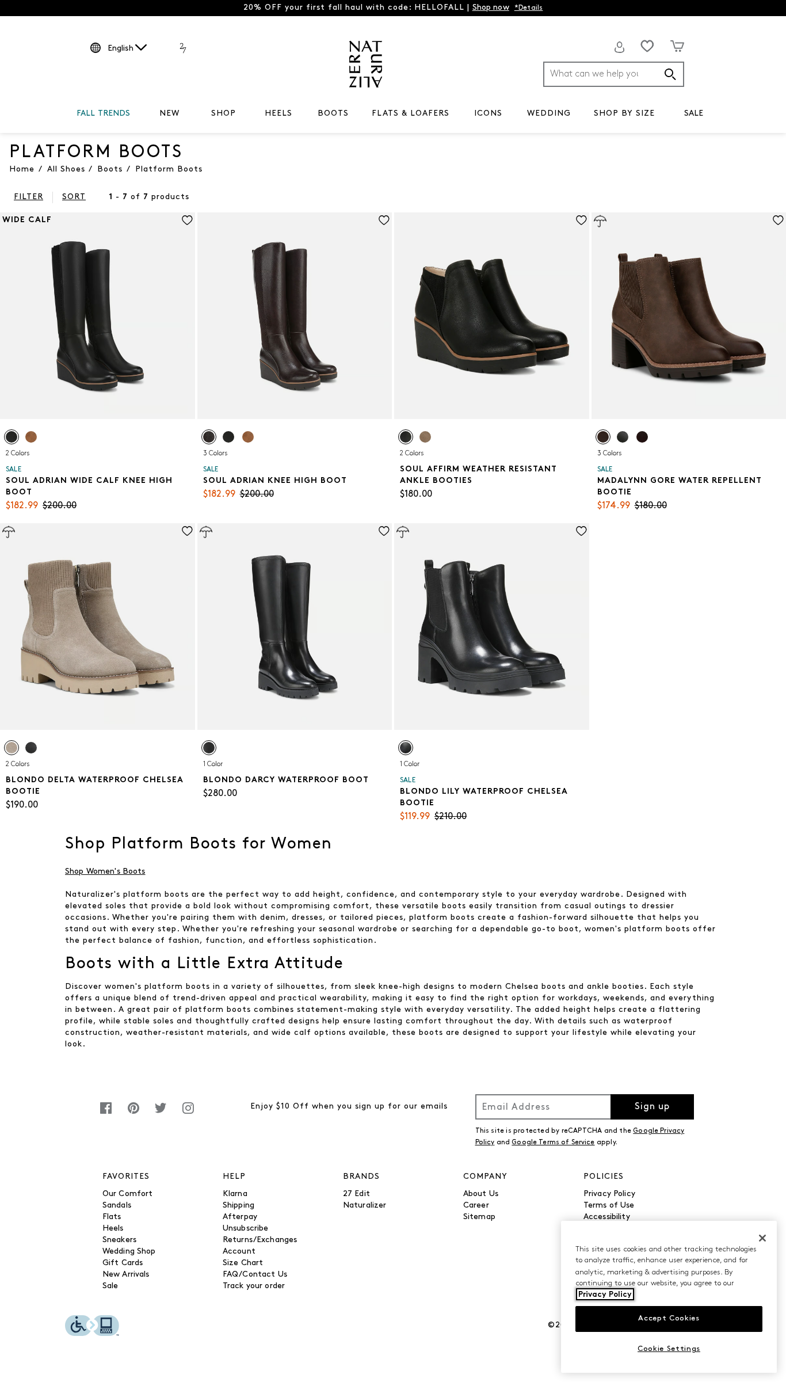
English (120, 48)
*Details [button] (528, 8)
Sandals (116, 1205)
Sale (110, 1286)
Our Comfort (127, 1194)
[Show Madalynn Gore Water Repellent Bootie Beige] (603, 437)
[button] (136, 114)
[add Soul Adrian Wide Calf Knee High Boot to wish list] (187, 220)
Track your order (254, 1286)
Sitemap (479, 1217)
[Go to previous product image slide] (8, 304)
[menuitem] (103, 115)
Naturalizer (365, 1205)
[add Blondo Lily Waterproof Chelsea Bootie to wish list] (581, 531)
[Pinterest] (133, 1114)
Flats (111, 1217)
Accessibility (606, 1217)
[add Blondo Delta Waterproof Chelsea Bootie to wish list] (187, 531)
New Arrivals (126, 1274)
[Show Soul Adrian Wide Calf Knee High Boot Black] (11, 437)
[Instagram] (188, 1114)
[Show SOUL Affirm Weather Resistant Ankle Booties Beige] (425, 437)
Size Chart (243, 1263)
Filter (28, 197)
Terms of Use (609, 1205)
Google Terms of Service (553, 1142)
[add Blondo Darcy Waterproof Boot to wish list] (384, 531)
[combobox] (613, 74)
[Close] (762, 1238)
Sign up (652, 1106)
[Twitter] (160, 1114)
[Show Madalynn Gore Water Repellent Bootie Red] (642, 437)
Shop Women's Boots (105, 871)
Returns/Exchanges (260, 1240)
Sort (74, 197)
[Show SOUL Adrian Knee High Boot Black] (228, 437)
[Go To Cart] (677, 46)
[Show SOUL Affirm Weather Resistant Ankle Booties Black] (405, 437)
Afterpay (240, 1217)
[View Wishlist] (647, 46)
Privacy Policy (609, 1194)
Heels (113, 1228)
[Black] (209, 747)
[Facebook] (106, 1114)
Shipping (238, 1205)
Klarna (235, 1194)
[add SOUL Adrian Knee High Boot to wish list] (384, 220)
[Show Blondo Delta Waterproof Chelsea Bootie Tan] (11, 747)
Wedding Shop (129, 1251)
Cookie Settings (669, 1349)
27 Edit (356, 1194)
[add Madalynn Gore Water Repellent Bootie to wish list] (778, 220)
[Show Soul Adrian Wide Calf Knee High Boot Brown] (31, 437)
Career (476, 1205)
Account (239, 1251)
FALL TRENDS (104, 113)
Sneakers (119, 1240)
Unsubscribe (246, 1228)
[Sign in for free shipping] (620, 47)
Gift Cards (122, 1263)
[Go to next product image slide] (187, 304)
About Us (480, 1194)
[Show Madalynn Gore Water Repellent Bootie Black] (622, 437)
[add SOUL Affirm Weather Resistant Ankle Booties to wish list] (581, 220)
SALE (694, 113)
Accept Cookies (668, 1318)
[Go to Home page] (365, 64)
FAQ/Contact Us (255, 1274)
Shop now (490, 7)
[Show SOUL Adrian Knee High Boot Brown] (209, 437)
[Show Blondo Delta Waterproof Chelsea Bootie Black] (31, 747)
